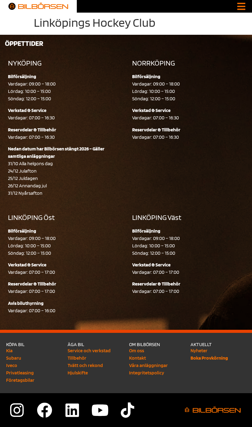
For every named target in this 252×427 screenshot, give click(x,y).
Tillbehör (77, 358)
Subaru (13, 358)
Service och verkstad (89, 350)
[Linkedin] (72, 410)
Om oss (136, 350)
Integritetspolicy (146, 373)
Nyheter (199, 350)
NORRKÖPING (153, 62)
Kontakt (137, 358)
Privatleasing (20, 373)
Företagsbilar (20, 380)
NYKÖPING (24, 62)
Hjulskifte (78, 373)
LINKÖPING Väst (156, 217)
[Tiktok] (127, 410)
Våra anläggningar (148, 365)
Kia (9, 350)
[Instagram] (17, 410)
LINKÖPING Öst (31, 217)
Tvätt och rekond (85, 365)
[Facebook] (44, 410)
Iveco (11, 365)
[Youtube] (100, 410)
